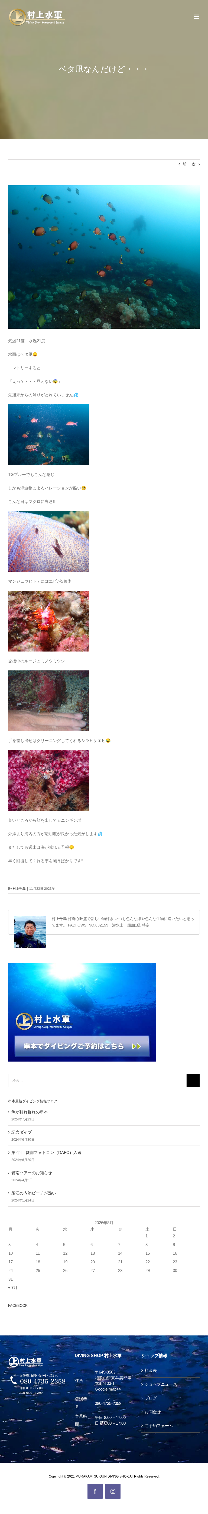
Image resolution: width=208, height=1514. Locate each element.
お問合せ (153, 1411)
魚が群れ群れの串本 (29, 1112)
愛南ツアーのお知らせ (31, 1172)
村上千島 (19, 889)
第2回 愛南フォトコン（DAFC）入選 (46, 1152)
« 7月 (13, 1287)
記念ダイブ (21, 1132)
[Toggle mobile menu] (197, 16)
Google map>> (108, 1389)
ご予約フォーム (159, 1425)
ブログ (151, 1398)
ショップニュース (161, 1384)
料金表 (151, 1370)
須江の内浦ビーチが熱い (33, 1193)
